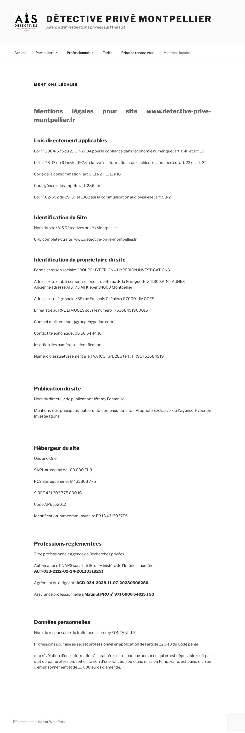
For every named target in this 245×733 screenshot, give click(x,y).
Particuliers (44, 53)
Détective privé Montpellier (129, 19)
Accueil (20, 53)
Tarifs (107, 53)
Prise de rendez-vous (137, 53)
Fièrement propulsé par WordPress (39, 722)
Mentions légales (176, 53)
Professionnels (78, 53)
